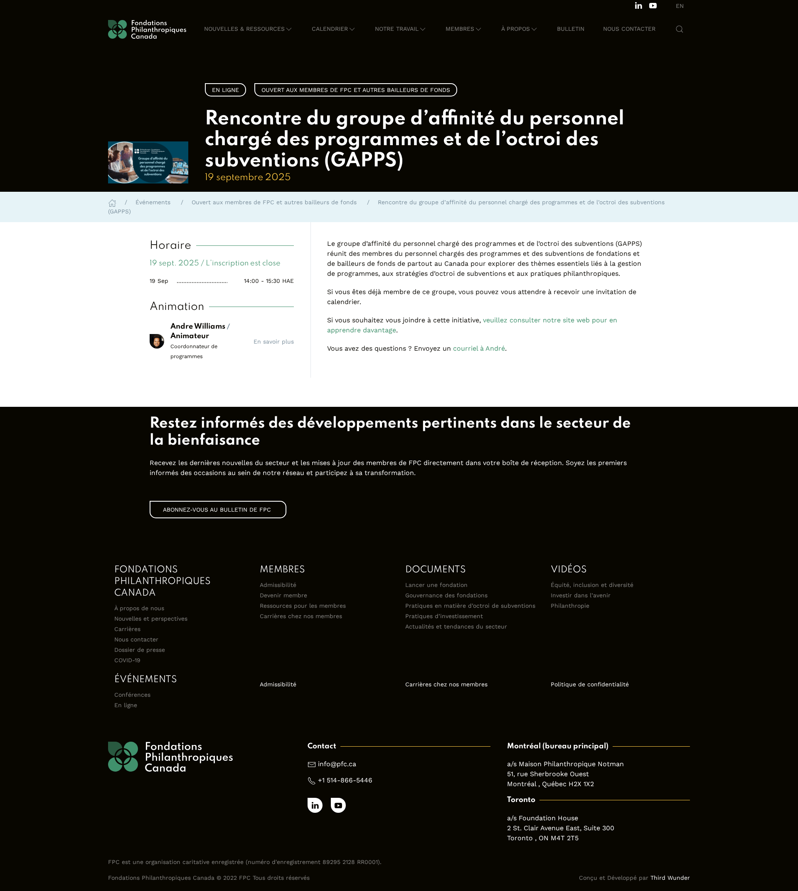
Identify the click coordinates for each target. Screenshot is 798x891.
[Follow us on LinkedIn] (638, 5)
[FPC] (147, 29)
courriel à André (479, 348)
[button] (248, 29)
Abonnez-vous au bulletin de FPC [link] (218, 509)
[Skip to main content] (681, 127)
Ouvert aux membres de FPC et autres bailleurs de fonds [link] (355, 90)
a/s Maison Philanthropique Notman (565, 764)
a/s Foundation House (542, 818)
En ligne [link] (225, 90)
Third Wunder (670, 877)
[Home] (112, 202)
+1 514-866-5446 (345, 780)
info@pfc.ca (337, 764)
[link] (399, 432)
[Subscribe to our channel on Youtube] (653, 5)
